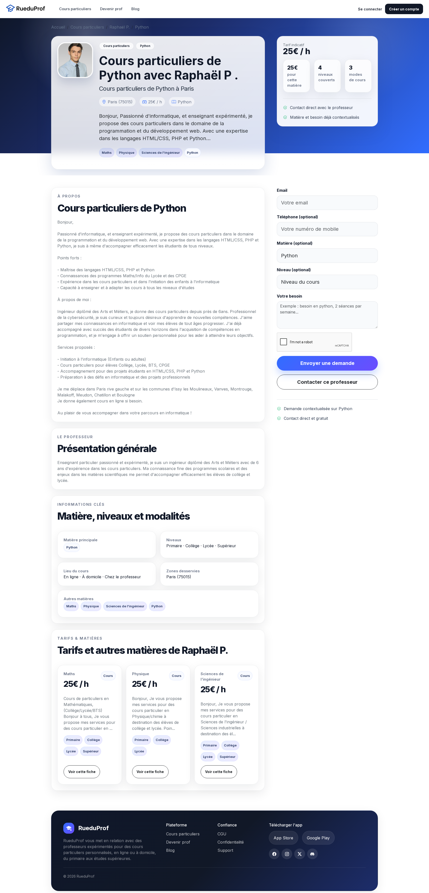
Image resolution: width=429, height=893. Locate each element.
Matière (295, 243)
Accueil (58, 27)
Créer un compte (404, 9)
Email (282, 190)
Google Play (318, 837)
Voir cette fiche (82, 772)
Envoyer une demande (327, 363)
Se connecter (370, 9)
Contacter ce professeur (327, 382)
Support (225, 850)
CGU (221, 833)
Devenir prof (111, 8)
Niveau (294, 269)
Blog (135, 8)
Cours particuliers (75, 8)
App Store (283, 837)
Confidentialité (230, 842)
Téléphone (297, 216)
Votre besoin (289, 296)
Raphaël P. (119, 27)
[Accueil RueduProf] (27, 9)
